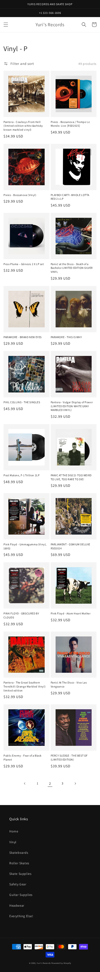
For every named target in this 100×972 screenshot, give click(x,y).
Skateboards (18, 852)
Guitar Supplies (21, 895)
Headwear (16, 905)
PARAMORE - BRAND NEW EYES (22, 337)
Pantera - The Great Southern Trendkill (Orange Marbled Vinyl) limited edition (24, 686)
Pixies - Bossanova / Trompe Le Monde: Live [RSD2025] (70, 124)
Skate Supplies (20, 874)
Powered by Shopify (61, 963)
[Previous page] (25, 783)
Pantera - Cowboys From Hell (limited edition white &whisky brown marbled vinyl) (23, 126)
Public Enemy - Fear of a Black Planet (22, 757)
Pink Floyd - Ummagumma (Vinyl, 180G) (25, 546)
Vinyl (13, 842)
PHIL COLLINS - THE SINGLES (21, 402)
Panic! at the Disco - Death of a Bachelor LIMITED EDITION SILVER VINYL (72, 268)
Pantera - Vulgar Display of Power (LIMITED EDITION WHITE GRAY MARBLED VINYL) (72, 406)
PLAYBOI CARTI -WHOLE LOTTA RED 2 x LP (70, 197)
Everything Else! (21, 916)
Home (13, 831)
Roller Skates (19, 863)
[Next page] (75, 783)
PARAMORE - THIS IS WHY (66, 337)
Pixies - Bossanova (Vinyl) (20, 195)
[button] (6, 24)
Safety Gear (18, 884)
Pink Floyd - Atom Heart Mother (71, 613)
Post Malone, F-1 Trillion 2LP (21, 475)
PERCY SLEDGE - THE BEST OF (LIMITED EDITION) (69, 757)
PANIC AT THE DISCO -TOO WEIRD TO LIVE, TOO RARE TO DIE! (71, 477)
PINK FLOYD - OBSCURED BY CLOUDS (21, 615)
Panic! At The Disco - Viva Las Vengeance (69, 684)
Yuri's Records (44, 963)
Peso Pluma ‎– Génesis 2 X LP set (23, 264)
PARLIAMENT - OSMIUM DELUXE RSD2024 (70, 546)
